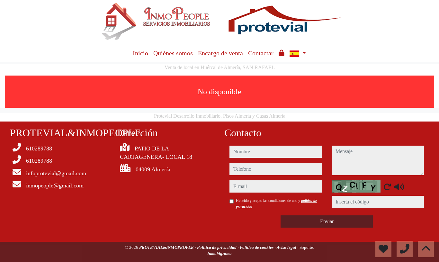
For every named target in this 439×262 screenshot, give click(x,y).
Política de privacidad (217, 247)
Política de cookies (257, 247)
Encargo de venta (220, 53)
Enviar (327, 221)
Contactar (260, 53)
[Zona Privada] (281, 53)
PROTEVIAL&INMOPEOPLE (167, 247)
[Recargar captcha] (387, 186)
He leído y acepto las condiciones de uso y (276, 203)
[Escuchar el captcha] (399, 186)
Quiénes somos (173, 53)
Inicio (140, 53)
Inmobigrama (219, 253)
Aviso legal (287, 247)
